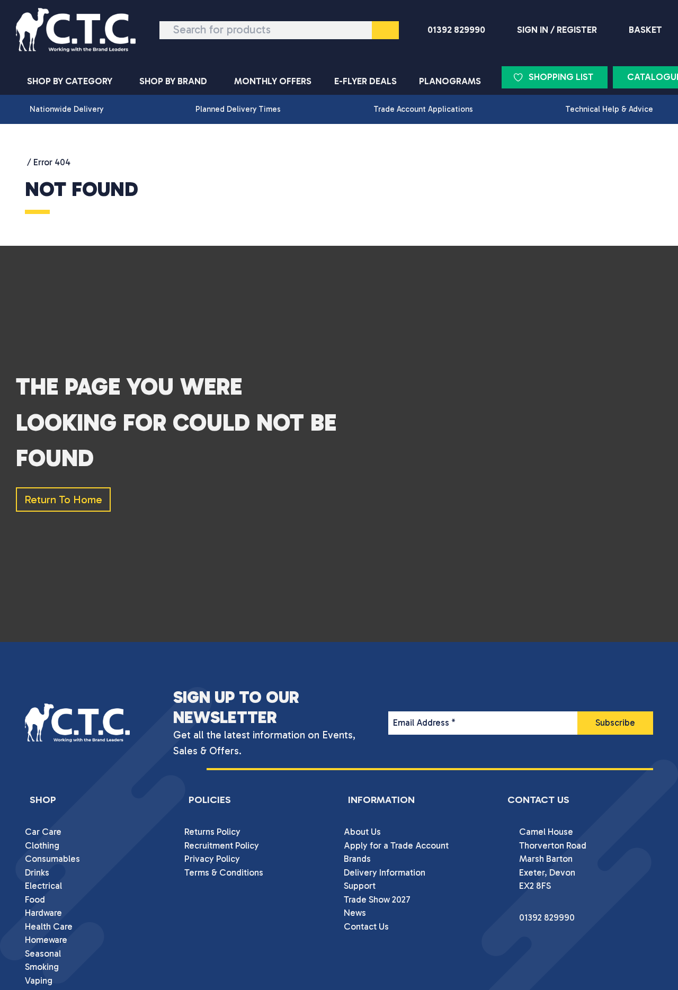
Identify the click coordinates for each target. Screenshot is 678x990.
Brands (357, 858)
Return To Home (63, 499)
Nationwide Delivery (66, 109)
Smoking (42, 966)
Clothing (42, 845)
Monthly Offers (272, 81)
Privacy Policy (212, 858)
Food (35, 899)
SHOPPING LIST (561, 77)
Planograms (450, 81)
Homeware (46, 939)
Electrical (43, 885)
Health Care (49, 926)
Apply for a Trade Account (396, 845)
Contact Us (366, 926)
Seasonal (43, 953)
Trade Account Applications (423, 109)
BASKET (645, 29)
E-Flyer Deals (365, 81)
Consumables (52, 858)
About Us (362, 831)
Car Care (43, 831)
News (355, 912)
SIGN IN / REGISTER (557, 29)
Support (360, 885)
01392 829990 (456, 29)
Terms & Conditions (223, 872)
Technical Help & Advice (609, 109)
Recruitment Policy (221, 845)
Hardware (43, 912)
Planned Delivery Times (238, 109)
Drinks (37, 872)
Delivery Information (384, 872)
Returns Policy (212, 831)
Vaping (38, 980)
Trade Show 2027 (377, 899)
